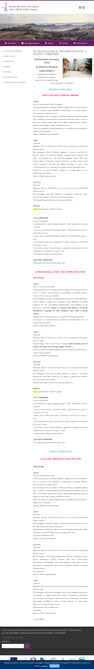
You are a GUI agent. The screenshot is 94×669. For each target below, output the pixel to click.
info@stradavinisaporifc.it (29, 633)
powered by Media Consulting (12, 637)
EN (91, 8)
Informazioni (82, 43)
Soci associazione (32, 43)
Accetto (54, 666)
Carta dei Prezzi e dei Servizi (14, 82)
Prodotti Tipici (9, 56)
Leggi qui (44, 666)
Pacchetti (8, 72)
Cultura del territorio (13, 51)
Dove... (51, 43)
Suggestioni (8, 61)
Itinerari (7, 67)
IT (87, 8)
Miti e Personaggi (10, 77)
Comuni (65, 43)
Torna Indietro (39, 619)
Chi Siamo (12, 43)
